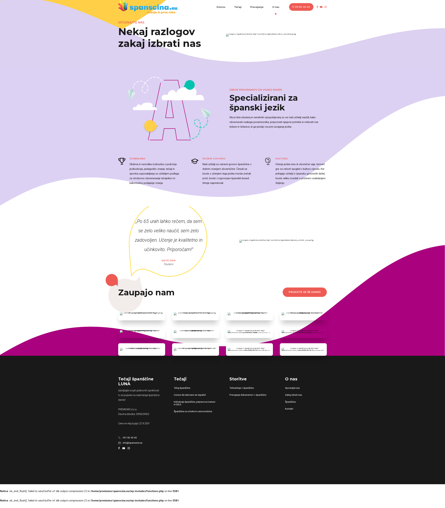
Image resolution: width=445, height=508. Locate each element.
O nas (275, 7)
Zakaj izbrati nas (293, 394)
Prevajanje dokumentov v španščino (247, 394)
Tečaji (238, 7)
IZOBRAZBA (137, 158)
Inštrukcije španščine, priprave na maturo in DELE (194, 403)
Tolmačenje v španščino (241, 387)
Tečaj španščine (182, 387)
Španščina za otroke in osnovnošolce (193, 411)
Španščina (290, 401)
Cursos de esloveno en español (190, 394)
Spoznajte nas (292, 387)
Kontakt (289, 408)
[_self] (122, 161)
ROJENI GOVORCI (214, 158)
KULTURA (282, 158)
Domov (221, 7)
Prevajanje (257, 7)
